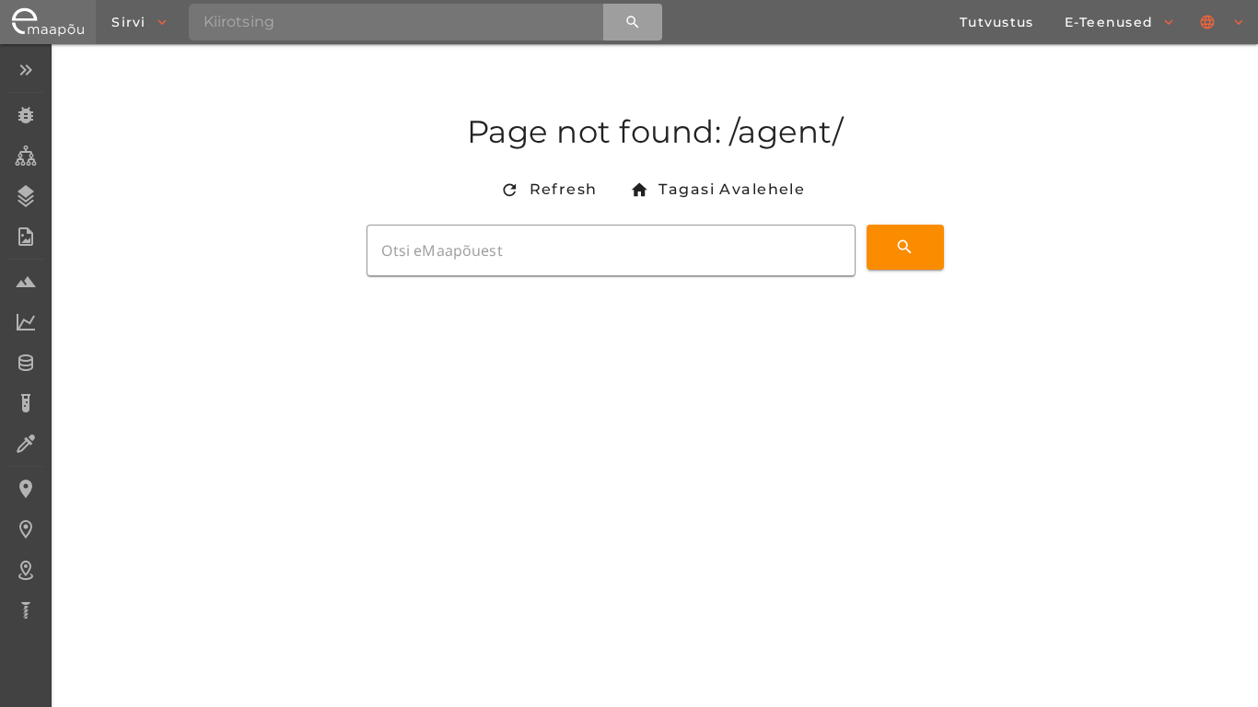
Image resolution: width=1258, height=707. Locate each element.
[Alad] (25, 569)
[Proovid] (25, 281)
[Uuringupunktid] (25, 529)
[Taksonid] (25, 155)
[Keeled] (1223, 22)
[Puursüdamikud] (25, 610)
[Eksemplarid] (25, 115)
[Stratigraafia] (25, 196)
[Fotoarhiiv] (25, 236)
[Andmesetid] (25, 362)
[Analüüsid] (25, 403)
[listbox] (25, 342)
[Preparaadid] (25, 443)
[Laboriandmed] (25, 322)
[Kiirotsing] (632, 22)
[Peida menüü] (25, 70)
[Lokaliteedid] (25, 488)
